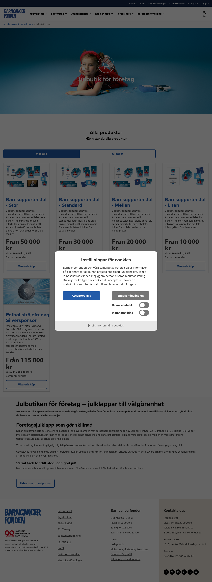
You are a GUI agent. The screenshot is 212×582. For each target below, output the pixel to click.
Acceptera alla (81, 295)
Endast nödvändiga (130, 295)
